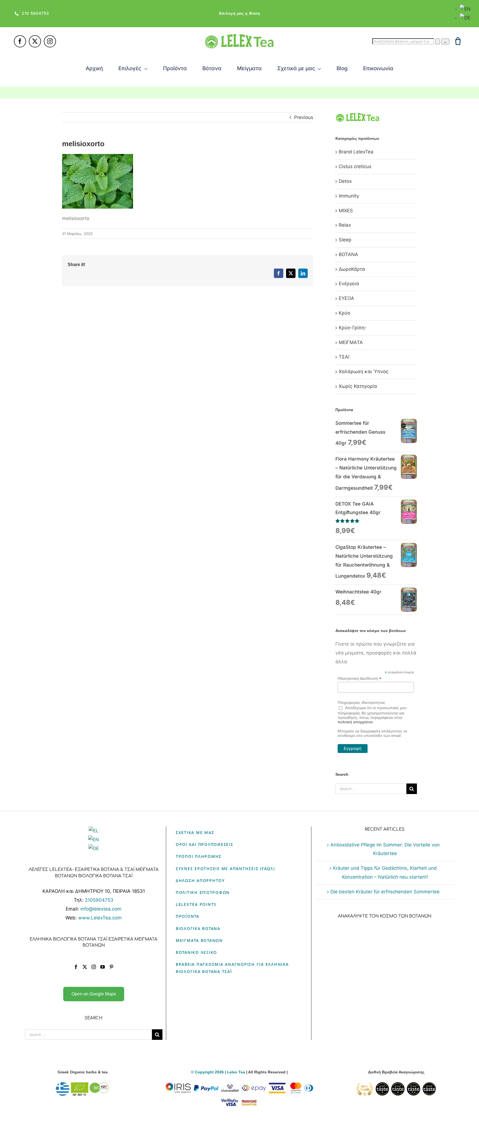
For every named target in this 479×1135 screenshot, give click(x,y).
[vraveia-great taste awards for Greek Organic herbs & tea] (396, 1085)
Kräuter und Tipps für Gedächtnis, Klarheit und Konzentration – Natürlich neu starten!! (385, 872)
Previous (303, 117)
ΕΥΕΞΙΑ (346, 298)
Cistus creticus (355, 166)
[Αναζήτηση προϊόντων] (437, 41)
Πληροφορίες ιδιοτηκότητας (361, 702)
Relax (345, 225)
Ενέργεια (349, 283)
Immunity (349, 196)
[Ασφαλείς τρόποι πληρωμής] (239, 1085)
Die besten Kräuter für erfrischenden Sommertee (385, 891)
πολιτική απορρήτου (355, 722)
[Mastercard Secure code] (249, 1101)
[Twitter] (85, 967)
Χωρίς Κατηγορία (358, 386)
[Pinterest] (111, 967)
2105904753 (99, 900)
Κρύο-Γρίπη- (353, 327)
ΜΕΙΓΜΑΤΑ (351, 342)
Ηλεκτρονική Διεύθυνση (359, 678)
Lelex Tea (236, 1072)
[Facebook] (76, 967)
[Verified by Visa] (230, 1101)
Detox (345, 181)
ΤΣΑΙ (344, 357)
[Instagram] (93, 967)
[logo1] (239, 36)
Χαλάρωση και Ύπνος (363, 371)
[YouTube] (102, 967)
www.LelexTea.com (100, 918)
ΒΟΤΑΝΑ (348, 254)
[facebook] (20, 41)
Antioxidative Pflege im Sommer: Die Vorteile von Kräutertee (385, 849)
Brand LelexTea (356, 152)
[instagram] (50, 41)
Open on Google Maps (94, 994)
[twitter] (35, 41)
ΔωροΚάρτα (352, 269)
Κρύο (344, 313)
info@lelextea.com (100, 909)
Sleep (345, 239)
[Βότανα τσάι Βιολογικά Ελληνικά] (82, 1085)
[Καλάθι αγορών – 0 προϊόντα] (458, 41)
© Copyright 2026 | (209, 1072)
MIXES (346, 210)
